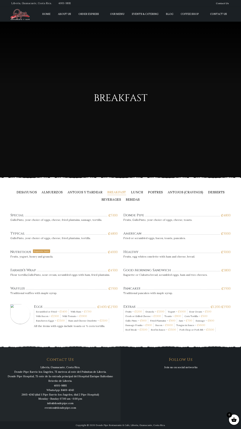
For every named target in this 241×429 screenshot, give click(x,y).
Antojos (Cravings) (185, 192)
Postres (155, 192)
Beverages (111, 200)
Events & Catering (145, 14)
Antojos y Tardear (85, 192)
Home (46, 14)
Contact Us (222, 3)
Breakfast (116, 192)
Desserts (216, 192)
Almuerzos (52, 192)
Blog (169, 14)
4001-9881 (64, 3)
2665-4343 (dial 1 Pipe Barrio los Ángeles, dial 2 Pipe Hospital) (60, 394)
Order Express (89, 14)
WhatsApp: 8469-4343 (60, 390)
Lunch (137, 192)
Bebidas (133, 200)
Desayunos (27, 192)
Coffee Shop (190, 14)
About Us (64, 14)
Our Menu (117, 14)
